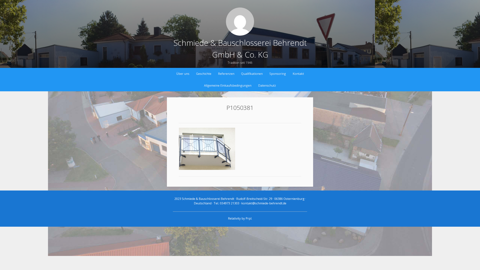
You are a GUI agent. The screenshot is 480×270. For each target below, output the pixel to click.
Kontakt (298, 74)
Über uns (182, 74)
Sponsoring (277, 74)
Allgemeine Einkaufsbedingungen (227, 85)
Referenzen (226, 74)
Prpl (248, 218)
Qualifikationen (252, 74)
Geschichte (203, 74)
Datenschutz (267, 85)
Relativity (234, 218)
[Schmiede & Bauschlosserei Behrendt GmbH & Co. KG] (240, 34)
